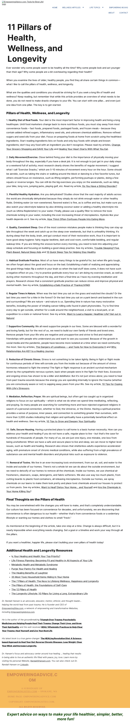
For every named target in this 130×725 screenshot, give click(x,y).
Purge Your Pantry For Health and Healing (34, 568)
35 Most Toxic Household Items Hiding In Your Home (40, 577)
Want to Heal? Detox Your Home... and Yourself (67, 487)
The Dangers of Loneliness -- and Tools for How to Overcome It (71, 347)
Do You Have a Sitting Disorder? (99, 186)
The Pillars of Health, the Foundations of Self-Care (39, 585)
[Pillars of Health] (102, 35)
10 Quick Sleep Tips (57, 252)
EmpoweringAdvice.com (23, 612)
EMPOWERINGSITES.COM (22, 691)
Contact (123, 13)
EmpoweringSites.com (12, 608)
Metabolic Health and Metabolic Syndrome (34, 564)
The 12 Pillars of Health (24, 589)
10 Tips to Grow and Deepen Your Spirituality (70, 421)
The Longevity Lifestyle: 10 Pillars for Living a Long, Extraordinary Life (49, 593)
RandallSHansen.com (40, 661)
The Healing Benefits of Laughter (29, 573)
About (111, 13)
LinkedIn (24, 664)
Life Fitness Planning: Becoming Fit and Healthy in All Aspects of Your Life (51, 560)
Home (54, 7)
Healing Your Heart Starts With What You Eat (83, 149)
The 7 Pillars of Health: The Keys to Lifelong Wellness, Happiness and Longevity (55, 581)
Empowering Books (118, 7)
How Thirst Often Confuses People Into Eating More (76, 219)
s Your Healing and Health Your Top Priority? (36, 556)
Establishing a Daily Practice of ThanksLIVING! (65, 285)
